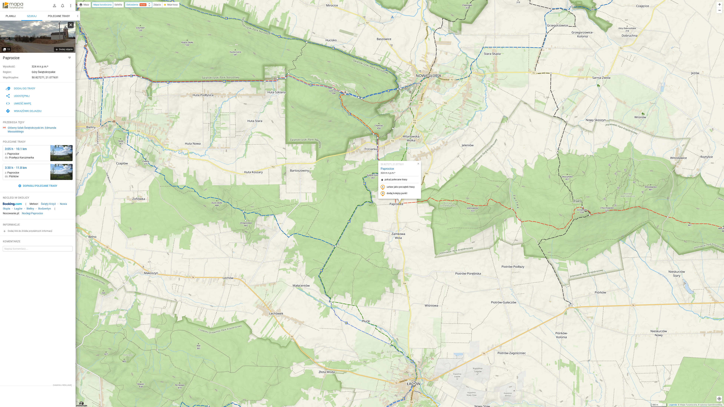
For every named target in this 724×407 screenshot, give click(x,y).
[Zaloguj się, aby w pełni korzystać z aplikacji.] (70, 57)
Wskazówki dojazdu (27, 110)
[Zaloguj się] (54, 6)
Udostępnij (22, 95)
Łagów (18, 208)
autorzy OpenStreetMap (711, 405)
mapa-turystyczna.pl (13, 5)
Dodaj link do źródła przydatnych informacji (29, 231)
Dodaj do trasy (24, 88)
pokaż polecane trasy (396, 179)
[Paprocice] (37, 37)
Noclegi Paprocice (32, 213)
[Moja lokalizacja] (719, 399)
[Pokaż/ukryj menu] (71, 6)
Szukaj (32, 16)
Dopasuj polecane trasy (39, 185)
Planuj (11, 16)
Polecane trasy (59, 16)
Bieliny (30, 208)
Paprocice (387, 169)
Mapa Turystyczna (688, 405)
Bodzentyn (44, 208)
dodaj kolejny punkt (397, 193)
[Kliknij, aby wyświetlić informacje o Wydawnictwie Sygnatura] (81, 404)
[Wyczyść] (71, 25)
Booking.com (12, 204)
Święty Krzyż (48, 203)
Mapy (86, 4)
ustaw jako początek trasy (401, 186)
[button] (470, 4)
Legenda (673, 405)
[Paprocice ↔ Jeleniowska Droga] (61, 153)
